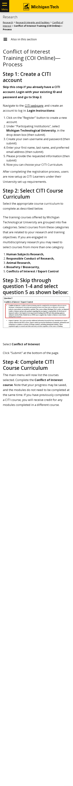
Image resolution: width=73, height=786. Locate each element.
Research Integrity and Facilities (33, 22)
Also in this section (24, 39)
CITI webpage (34, 105)
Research (10, 17)
